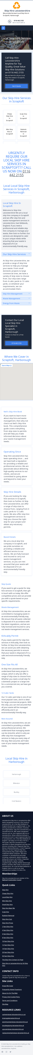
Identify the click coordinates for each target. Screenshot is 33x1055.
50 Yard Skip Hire (8, 956)
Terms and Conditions (9, 1001)
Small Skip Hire (7, 905)
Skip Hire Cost (7, 919)
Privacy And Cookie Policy (11, 997)
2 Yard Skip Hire (7, 927)
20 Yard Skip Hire (8, 952)
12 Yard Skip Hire (8, 945)
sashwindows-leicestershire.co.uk (14, 1015)
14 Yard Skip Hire (8, 949)
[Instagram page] (6, 1052)
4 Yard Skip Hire (7, 930)
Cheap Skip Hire (7, 893)
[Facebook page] (2, 1052)
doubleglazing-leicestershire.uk (13, 1026)
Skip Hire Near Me (8, 908)
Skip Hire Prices (7, 923)
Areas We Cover (7, 986)
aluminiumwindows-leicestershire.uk (15, 1022)
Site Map (5, 1004)
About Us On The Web (10, 993)
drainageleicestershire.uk (11, 1018)
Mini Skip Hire (7, 901)
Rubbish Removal (8, 916)
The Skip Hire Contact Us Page (12, 960)
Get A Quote (16, 86)
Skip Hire (5, 890)
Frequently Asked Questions (12, 990)
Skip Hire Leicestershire (17, 10)
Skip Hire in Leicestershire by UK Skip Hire (15, 964)
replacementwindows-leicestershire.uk (15, 1033)
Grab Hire (5, 912)
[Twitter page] (10, 1052)
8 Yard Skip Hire (7, 938)
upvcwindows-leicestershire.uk (13, 1029)
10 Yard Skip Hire (8, 941)
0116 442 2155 (19, 173)
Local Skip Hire (7, 897)
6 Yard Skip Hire (7, 934)
